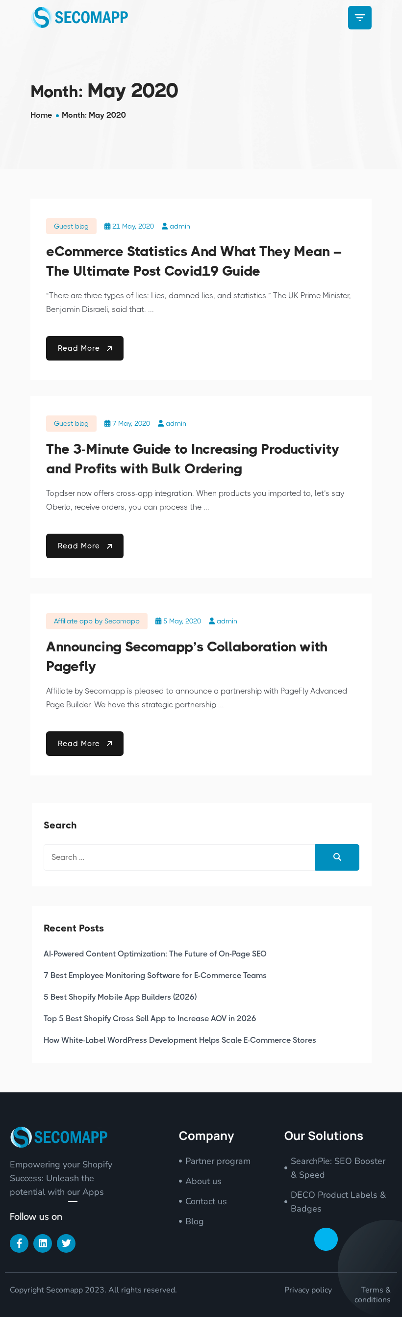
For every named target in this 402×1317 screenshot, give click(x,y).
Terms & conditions (372, 1295)
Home (41, 115)
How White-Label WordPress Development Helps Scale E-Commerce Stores (180, 1040)
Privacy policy (308, 1290)
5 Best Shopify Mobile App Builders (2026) (120, 997)
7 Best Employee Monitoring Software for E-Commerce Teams (155, 975)
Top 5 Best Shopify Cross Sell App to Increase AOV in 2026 (150, 1018)
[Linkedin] (42, 1243)
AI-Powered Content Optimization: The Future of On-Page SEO (155, 953)
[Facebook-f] (19, 1243)
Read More (80, 348)
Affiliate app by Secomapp (97, 621)
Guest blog (71, 226)
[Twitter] (66, 1243)
